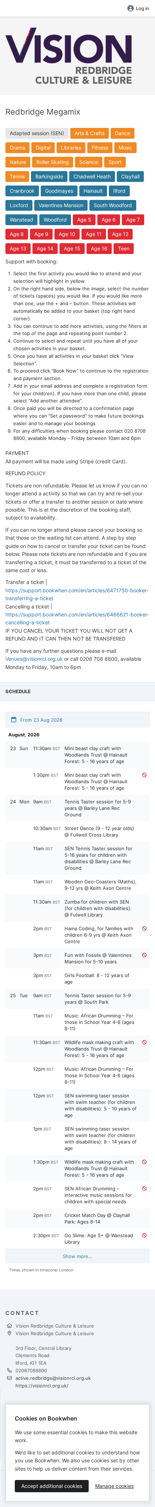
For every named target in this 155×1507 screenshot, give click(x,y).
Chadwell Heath (92, 176)
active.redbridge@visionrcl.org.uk (53, 1378)
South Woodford (113, 205)
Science (88, 162)
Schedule (18, 691)
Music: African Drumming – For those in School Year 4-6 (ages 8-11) (99, 1022)
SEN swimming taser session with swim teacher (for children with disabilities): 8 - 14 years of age (101, 1138)
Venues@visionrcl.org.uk (34, 659)
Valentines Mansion (61, 205)
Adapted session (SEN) (37, 133)
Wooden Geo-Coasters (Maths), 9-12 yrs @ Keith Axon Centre (101, 885)
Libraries (71, 147)
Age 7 (133, 220)
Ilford (119, 191)
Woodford (55, 220)
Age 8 (17, 234)
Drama (17, 147)
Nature (18, 162)
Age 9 (41, 234)
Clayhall (130, 176)
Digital (43, 147)
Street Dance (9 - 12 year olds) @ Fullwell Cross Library (99, 831)
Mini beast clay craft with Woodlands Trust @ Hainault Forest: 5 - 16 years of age (96, 754)
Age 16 (99, 248)
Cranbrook (22, 191)
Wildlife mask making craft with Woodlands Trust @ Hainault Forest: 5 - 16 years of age (99, 1048)
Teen (123, 248)
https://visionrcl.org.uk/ (41, 1385)
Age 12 (120, 234)
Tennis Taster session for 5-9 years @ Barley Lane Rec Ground (98, 808)
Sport (114, 162)
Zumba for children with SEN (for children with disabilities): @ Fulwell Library (98, 908)
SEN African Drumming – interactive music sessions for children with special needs (98, 1195)
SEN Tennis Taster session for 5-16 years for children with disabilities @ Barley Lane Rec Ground (98, 858)
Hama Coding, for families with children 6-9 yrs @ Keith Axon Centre (99, 935)
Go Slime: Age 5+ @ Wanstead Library (99, 1238)
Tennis (17, 176)
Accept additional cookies (51, 1486)
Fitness (100, 147)
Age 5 (84, 220)
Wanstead (21, 220)
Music (125, 147)
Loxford (19, 205)
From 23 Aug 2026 (40, 720)
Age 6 (109, 220)
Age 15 (72, 248)
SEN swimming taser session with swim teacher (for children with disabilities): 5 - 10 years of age (101, 1105)
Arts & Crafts (90, 133)
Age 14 (45, 248)
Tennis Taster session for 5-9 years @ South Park (98, 999)
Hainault (93, 191)
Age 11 (94, 234)
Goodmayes (59, 191)
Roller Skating (52, 162)
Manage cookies (114, 1486)
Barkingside (49, 176)
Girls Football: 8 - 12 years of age (97, 978)
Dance (122, 133)
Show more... (78, 1256)
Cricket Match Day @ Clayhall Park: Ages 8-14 (97, 1218)
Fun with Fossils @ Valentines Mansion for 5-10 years (98, 958)
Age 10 (67, 234)
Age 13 (18, 248)
